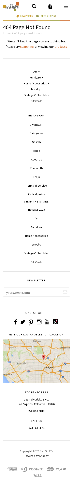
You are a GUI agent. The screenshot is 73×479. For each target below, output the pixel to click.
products (61, 46)
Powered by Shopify (36, 456)
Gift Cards (36, 101)
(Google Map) (36, 411)
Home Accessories (35, 83)
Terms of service (36, 185)
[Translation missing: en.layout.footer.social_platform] (55, 323)
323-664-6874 (36, 428)
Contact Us (36, 168)
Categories (36, 133)
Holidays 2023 (36, 209)
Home (7, 33)
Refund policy (36, 194)
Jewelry (35, 89)
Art (35, 71)
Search (36, 142)
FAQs (36, 177)
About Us (36, 159)
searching (27, 46)
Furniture (35, 77)
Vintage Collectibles (37, 95)
